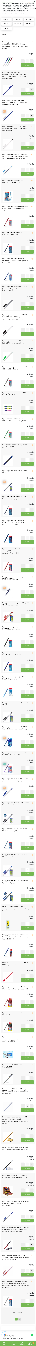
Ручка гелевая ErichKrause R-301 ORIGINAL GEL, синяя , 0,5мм (12, 182)
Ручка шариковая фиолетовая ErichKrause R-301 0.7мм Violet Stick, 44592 (15, 754)
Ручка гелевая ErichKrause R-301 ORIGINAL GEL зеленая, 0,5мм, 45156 (14, 420)
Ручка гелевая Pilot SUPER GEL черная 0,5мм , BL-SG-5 (14, 1066)
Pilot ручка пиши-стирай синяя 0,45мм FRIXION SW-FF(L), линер (14, 578)
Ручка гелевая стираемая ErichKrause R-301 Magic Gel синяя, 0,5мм (15, 830)
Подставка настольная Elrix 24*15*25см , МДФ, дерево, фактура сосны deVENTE (15, 1176)
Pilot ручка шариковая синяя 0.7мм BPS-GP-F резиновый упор (14, 856)
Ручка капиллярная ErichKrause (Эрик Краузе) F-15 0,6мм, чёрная (14, 498)
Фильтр (6, 28)
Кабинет (28, 24)
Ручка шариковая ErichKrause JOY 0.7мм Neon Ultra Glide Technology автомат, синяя (15, 394)
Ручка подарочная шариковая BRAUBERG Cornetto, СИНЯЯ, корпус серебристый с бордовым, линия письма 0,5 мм (15, 1230)
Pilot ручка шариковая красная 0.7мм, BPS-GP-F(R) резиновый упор (15, 604)
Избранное (17, 24)
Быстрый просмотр (8, 62)
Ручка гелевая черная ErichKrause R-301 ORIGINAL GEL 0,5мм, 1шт (15, 368)
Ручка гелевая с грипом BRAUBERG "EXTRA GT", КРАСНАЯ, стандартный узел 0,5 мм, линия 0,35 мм (15, 1258)
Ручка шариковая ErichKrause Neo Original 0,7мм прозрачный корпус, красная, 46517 (15, 988)
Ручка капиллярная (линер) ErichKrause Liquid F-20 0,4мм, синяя (14, 678)
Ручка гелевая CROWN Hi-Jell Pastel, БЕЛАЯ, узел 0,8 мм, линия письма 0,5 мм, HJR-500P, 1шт (15, 1091)
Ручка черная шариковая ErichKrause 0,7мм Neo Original (14, 1014)
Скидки (6, 24)
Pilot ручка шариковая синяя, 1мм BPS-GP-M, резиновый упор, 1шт (15, 882)
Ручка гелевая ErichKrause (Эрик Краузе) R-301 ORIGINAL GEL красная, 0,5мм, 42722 (15, 209)
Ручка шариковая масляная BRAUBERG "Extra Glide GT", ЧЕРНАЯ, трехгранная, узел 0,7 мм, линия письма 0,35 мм (14, 317)
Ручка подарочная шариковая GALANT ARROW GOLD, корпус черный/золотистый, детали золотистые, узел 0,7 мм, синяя (15, 1120)
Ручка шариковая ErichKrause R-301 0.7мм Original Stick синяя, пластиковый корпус (15, 728)
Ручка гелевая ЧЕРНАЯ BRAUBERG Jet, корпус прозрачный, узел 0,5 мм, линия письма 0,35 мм (14, 129)
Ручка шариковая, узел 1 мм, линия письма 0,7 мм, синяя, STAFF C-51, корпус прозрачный (15, 1203)
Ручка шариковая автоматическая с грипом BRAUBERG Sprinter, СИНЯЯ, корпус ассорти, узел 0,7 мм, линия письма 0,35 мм (15, 45)
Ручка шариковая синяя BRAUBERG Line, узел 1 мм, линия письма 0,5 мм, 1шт (15, 780)
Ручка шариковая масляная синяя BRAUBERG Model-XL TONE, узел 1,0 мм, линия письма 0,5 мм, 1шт (14, 103)
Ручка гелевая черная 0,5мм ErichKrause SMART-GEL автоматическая (15, 628)
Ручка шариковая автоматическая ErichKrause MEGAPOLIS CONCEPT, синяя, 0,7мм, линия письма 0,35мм (15, 523)
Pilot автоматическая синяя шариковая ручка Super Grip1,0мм (14, 446)
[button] (32, 42)
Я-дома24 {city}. (8, 1336)
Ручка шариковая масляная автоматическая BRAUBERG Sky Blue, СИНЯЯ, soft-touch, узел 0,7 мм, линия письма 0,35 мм (14, 75)
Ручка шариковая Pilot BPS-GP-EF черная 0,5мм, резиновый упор (15, 804)
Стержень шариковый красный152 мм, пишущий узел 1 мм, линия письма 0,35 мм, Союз (15, 909)
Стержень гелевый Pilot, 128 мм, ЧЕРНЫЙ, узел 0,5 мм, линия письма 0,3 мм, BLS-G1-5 (15, 1149)
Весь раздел (6, 19)
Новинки (17, 19)
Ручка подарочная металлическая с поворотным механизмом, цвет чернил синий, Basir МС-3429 (14, 1039)
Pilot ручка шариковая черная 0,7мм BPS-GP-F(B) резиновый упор (15, 704)
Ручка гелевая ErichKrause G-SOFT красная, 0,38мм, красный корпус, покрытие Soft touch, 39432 (13, 551)
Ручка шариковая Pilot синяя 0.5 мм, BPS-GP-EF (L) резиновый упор (15, 472)
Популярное (29, 19)
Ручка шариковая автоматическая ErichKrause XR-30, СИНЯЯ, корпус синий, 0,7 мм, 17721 (15, 261)
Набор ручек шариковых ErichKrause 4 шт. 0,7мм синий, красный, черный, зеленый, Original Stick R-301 (15, 937)
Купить (27, 65)
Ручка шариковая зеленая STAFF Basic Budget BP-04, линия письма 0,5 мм (14, 342)
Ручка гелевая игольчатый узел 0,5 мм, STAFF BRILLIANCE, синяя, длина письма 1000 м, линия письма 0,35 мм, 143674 (15, 157)
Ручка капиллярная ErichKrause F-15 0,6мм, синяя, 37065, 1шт (13, 234)
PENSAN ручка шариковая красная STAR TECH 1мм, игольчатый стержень (15, 964)
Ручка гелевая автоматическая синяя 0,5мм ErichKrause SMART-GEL (14, 654)
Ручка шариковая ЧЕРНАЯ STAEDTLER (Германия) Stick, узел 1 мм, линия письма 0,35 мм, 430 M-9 (15, 289)
